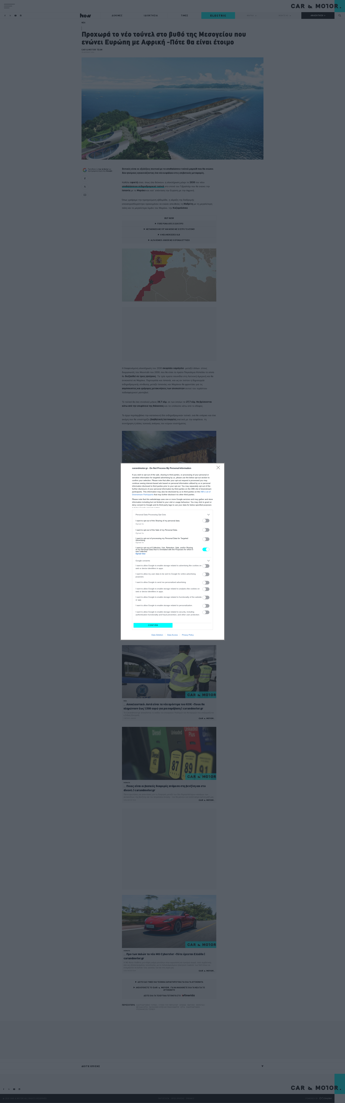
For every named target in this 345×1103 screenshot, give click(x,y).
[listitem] (172, 514)
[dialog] (172, 551)
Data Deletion (157, 635)
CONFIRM (153, 625)
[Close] (219, 468)
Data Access (172, 635)
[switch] (205, 520)
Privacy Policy (188, 635)
